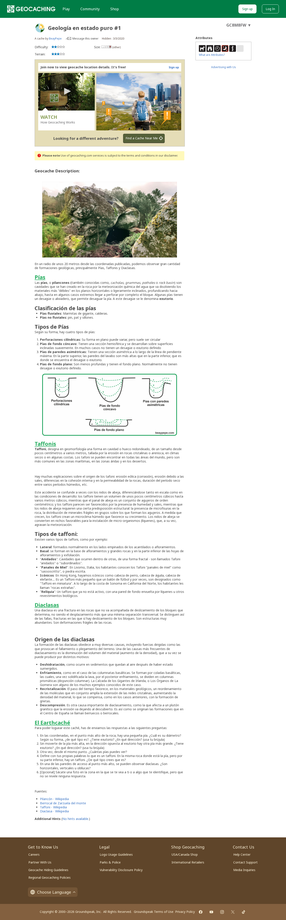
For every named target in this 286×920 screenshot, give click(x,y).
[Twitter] (233, 912)
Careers (34, 854)
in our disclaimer (166, 155)
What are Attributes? (212, 55)
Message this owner (85, 38)
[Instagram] (222, 912)
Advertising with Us (223, 67)
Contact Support (245, 862)
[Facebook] (200, 912)
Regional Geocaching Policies (49, 877)
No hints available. (75, 819)
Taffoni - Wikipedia (53, 807)
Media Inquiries (244, 870)
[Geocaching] (31, 8)
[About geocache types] (40, 28)
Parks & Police (110, 862)
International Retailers (188, 862)
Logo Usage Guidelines (116, 854)
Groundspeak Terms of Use (153, 912)
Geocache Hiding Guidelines (48, 870)
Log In (270, 9)
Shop (114, 8)
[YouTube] (211, 912)
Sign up (247, 9)
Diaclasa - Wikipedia (54, 811)
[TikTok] (243, 912)
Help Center (241, 854)
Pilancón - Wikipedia (54, 799)
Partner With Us (39, 862)
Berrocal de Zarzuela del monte (63, 803)
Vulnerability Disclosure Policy (121, 870)
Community (90, 8)
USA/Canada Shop (185, 854)
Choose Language (54, 892)
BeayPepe (55, 38)
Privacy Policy (185, 912)
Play (66, 8)
